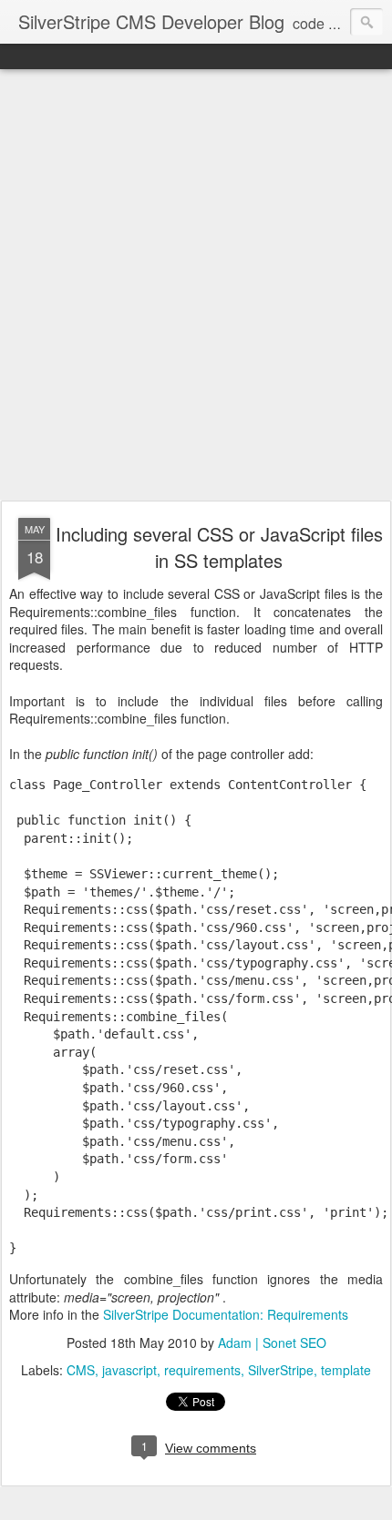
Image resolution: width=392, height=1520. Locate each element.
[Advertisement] (196, 285)
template (346, 1370)
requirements (202, 1370)
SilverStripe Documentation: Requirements (225, 1314)
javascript (129, 1370)
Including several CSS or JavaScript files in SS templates (219, 547)
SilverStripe (281, 1370)
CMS (81, 1370)
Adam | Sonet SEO (272, 1342)
